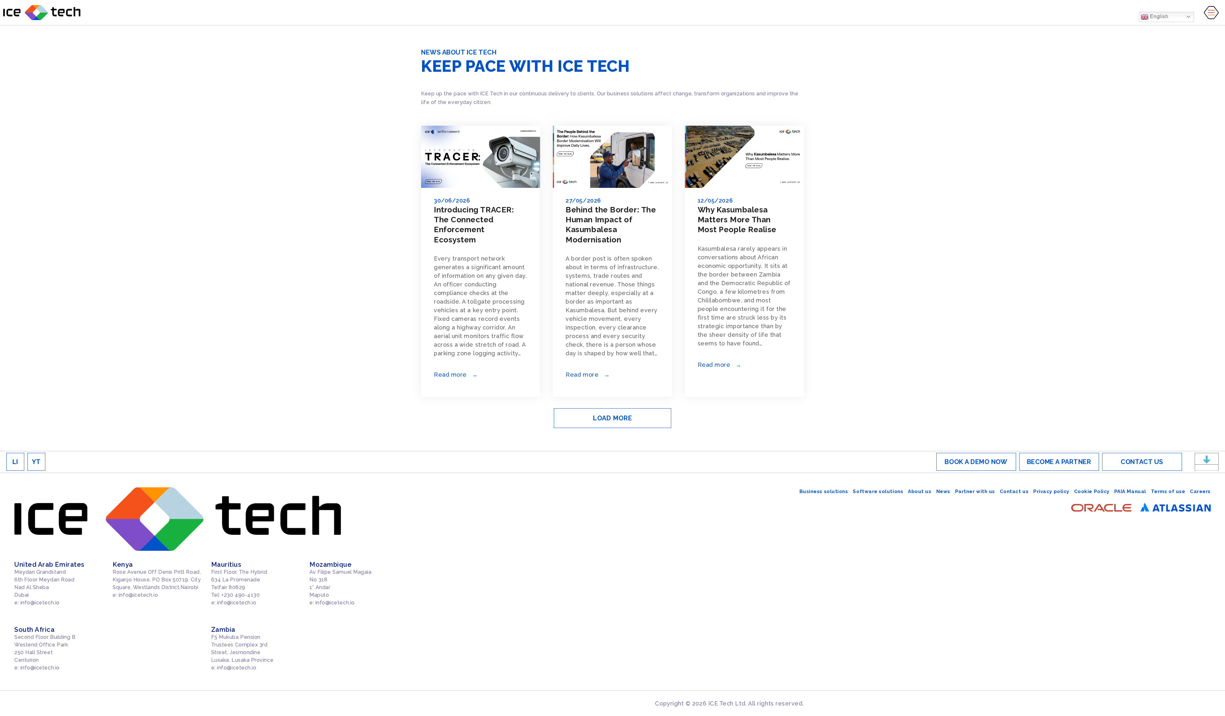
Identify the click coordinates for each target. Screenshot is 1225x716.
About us (919, 491)
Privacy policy (1051, 491)
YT (36, 462)
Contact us (1014, 491)
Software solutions (878, 491)
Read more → (456, 374)
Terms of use (1168, 491)
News (943, 491)
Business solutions (823, 491)
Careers (1200, 491)
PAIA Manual (1130, 491)
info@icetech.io (40, 603)
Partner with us (975, 491)
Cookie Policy (1092, 491)
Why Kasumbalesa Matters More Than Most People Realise (737, 219)
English (1158, 16)
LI (15, 462)
